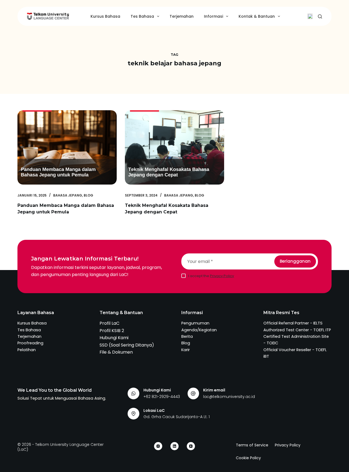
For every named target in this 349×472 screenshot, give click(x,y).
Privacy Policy (222, 275)
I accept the (211, 275)
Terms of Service (252, 445)
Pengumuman (195, 323)
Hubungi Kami (114, 338)
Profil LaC (109, 323)
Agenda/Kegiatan (199, 330)
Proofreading (30, 343)
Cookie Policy (248, 458)
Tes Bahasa (142, 16)
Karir (185, 350)
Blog (88, 195)
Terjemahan (182, 16)
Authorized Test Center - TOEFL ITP (297, 330)
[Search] (320, 16)
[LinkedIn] (174, 446)
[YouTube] (191, 446)
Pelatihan (26, 350)
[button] (310, 16)
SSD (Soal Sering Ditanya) (127, 345)
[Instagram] (158, 446)
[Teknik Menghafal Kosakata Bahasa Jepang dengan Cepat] (174, 147)
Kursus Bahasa (105, 16)
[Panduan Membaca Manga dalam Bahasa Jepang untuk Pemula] (67, 147)
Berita (187, 336)
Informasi (213, 16)
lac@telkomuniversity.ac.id (229, 396)
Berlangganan (295, 261)
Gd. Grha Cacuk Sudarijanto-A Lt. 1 (176, 416)
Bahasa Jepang (67, 195)
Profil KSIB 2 (112, 330)
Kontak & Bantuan (257, 16)
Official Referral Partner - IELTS (293, 323)
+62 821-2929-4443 (161, 396)
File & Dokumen (116, 352)
